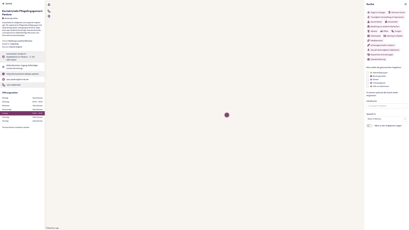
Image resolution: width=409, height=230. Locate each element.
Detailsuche (371, 101)
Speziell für (371, 114)
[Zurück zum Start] (49, 4)
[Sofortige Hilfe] (49, 11)
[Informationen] (49, 16)
